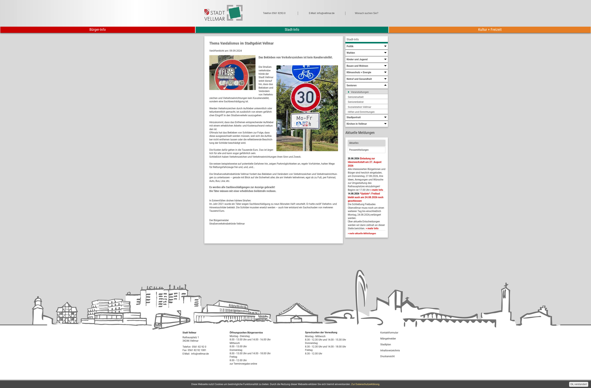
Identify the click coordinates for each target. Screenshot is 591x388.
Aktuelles (353, 142)
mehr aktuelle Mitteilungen (362, 233)
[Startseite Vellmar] (227, 13)
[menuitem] (366, 39)
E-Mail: (186, 353)
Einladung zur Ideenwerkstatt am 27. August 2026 (364, 162)
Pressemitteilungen (359, 149)
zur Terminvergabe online (243, 363)
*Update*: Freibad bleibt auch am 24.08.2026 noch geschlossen (365, 197)
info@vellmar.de (200, 353)
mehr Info (377, 189)
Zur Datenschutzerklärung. (365, 384)
